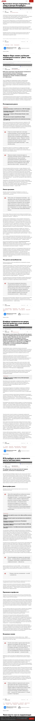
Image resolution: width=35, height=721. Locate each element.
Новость (11, 44)
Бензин (4, 310)
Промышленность (5, 309)
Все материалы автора (14, 12)
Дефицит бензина (15, 309)
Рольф (21, 147)
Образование (15, 704)
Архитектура (7, 44)
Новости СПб (28, 309)
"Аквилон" (5, 419)
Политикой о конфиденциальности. (22, 719)
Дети (11, 704)
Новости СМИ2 (6, 51)
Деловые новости (24, 446)
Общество (7, 704)
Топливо (11, 309)
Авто (19, 308)
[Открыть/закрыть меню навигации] (26, 1)
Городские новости (20, 704)
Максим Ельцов (20, 367)
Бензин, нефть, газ (22, 309)
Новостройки (24, 447)
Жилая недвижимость (18, 447)
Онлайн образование (8, 703)
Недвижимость (5, 447)
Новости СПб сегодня (8, 308)
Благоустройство (16, 44)
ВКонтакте (20, 18)
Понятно (31, 718)
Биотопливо (23, 308)
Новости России (15, 308)
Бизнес (4, 704)
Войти (31, 1)
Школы (26, 704)
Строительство (11, 447)
